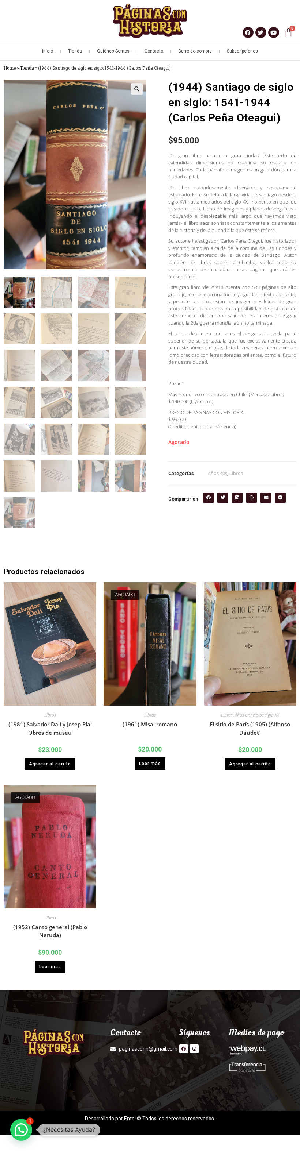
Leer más (150, 763)
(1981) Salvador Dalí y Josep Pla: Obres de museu (50, 728)
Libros (236, 473)
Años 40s (217, 473)
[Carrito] (288, 32)
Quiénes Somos (113, 51)
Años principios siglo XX (257, 715)
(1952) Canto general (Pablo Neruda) (50, 931)
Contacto (154, 51)
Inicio (47, 51)
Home (10, 68)
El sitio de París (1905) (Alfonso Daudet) (250, 728)
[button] (137, 89)
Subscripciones (242, 51)
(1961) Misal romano (150, 724)
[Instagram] (194, 1048)
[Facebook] (183, 1048)
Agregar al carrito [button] (50, 763)
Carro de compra (195, 51)
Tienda (75, 51)
